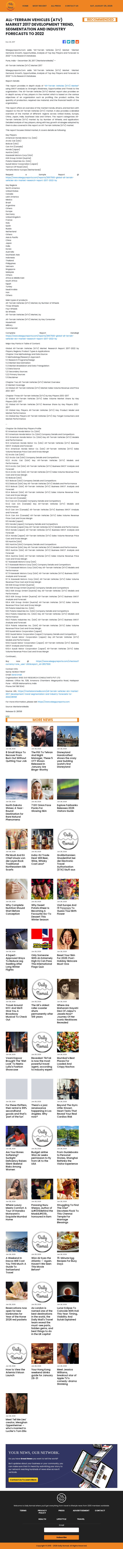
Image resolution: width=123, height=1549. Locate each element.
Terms (23, 1510)
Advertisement (81, 1510)
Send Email (17, 674)
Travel (81, 1519)
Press (61, 1510)
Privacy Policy (42, 1511)
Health (42, 1519)
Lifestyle (61, 1519)
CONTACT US (71, 5)
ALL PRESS (56, 5)
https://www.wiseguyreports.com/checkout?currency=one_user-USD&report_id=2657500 (42, 663)
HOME (25, 5)
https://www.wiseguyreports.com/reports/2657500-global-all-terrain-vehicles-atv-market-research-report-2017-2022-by (40, 179)
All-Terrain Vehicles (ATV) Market (61, 85)
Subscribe (61, 1537)
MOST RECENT (40, 5)
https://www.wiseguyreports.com (54, 701)
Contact (100, 1510)
